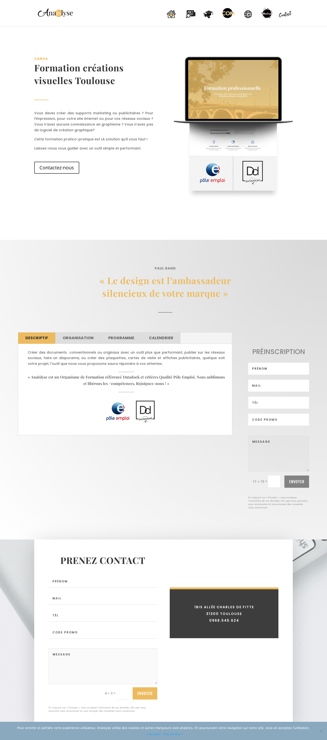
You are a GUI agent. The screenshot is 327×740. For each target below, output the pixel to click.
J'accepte (154, 734)
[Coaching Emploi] (190, 18)
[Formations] (209, 18)
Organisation (78, 338)
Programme (121, 338)
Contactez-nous (56, 167)
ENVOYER (296, 481)
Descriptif (36, 338)
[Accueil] (171, 18)
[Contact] (286, 19)
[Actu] (247, 18)
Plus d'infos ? (173, 734)
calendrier (161, 338)
